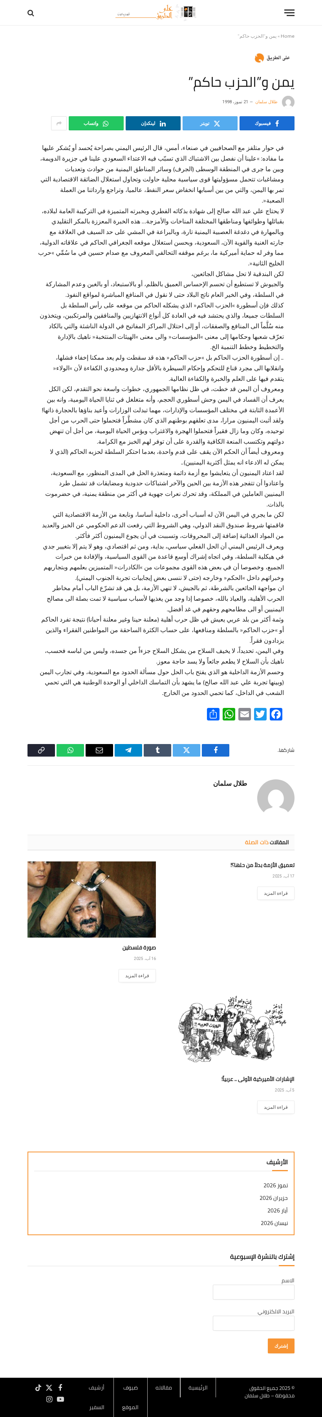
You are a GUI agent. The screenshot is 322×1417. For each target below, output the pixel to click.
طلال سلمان (266, 101)
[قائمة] (289, 13)
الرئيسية (198, 1387)
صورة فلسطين (139, 947)
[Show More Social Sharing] (59, 123)
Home (288, 36)
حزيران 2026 (274, 1198)
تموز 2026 (275, 1185)
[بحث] (31, 13)
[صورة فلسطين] (91, 899)
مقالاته (164, 1387)
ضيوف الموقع (130, 1397)
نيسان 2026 (274, 1223)
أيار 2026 (277, 1211)
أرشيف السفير (96, 1397)
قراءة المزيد (276, 893)
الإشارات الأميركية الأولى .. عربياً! (258, 1079)
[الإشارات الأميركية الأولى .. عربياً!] (230, 1031)
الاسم (288, 1280)
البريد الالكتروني (276, 1311)
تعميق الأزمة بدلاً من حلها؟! (263, 865)
